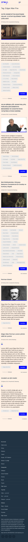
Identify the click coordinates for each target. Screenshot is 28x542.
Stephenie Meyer (6, 84)
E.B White (13, 159)
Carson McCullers (15, 63)
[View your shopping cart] (23, 2)
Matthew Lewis (6, 81)
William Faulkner (6, 90)
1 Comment (24, 419)
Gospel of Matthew (7, 241)
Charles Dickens (6, 66)
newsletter (20, 250)
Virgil (13, 262)
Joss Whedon (14, 162)
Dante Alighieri (6, 236)
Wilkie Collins (15, 87)
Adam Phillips (6, 156)
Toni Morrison (6, 262)
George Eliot (16, 72)
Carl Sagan (5, 159)
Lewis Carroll (6, 247)
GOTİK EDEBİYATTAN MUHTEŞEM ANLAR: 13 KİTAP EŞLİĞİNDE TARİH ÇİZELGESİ (13, 16)
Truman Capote (6, 87)
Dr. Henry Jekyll (16, 66)
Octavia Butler (6, 253)
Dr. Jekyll (5, 69)
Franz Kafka (5, 162)
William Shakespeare (7, 265)
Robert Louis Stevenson (8, 256)
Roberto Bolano (19, 256)
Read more (22, 93)
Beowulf (21, 230)
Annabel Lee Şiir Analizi (9, 378)
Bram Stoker (5, 233)
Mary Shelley (14, 78)
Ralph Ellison (20, 253)
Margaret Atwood (15, 247)
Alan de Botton (15, 156)
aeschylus (5, 230)
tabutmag (17, 22)
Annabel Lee (5, 410)
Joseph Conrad (22, 244)
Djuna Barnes (15, 236)
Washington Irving (21, 262)
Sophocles (15, 259)
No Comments (24, 98)
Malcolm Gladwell (7, 165)
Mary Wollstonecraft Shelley (9, 250)
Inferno (14, 244)
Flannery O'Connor (7, 72)
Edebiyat (10, 98)
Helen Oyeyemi (6, 75)
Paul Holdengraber (7, 168)
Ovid (13, 253)
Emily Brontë (22, 69)
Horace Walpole (16, 75)
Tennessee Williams (17, 84)
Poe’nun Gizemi (6, 279)
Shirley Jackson (6, 259)
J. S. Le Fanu (6, 78)
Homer (15, 241)
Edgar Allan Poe (13, 69)
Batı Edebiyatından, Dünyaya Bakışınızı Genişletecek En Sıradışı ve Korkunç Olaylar (13, 184)
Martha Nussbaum (17, 165)
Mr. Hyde (14, 81)
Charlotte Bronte (14, 233)
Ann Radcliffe (6, 63)
